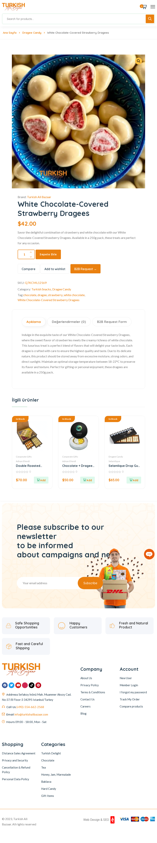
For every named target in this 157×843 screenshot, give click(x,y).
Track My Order (130, 699)
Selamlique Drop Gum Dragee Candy (125, 466)
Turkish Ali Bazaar (39, 197)
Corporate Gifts (24, 456)
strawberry (55, 295)
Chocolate (47, 760)
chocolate (29, 295)
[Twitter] (11, 685)
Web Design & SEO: (96, 820)
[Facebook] (5, 685)
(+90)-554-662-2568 (30, 707)
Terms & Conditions (92, 692)
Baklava (46, 781)
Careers (85, 706)
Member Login (129, 685)
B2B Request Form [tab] (112, 322)
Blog (83, 713)
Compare (28, 269)
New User (126, 678)
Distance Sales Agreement (18, 753)
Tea (43, 767)
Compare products (131, 706)
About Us (86, 678)
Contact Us (87, 699)
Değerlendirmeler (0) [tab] (69, 322)
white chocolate (74, 295)
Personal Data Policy (15, 779)
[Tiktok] (31, 685)
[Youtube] (18, 685)
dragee (42, 295)
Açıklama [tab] (33, 322)
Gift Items (47, 795)
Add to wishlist (54, 269)
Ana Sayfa (9, 32)
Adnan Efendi (23, 461)
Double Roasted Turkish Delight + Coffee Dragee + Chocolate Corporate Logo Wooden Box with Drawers (32, 466)
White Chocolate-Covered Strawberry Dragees (48, 300)
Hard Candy (48, 788)
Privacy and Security (15, 760)
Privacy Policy (89, 685)
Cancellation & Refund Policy (16, 770)
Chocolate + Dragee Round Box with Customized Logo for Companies (78, 466)
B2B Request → (85, 269)
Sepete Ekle (48, 254)
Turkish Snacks (41, 289)
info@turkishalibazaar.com (31, 714)
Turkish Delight (51, 753)
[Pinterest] (38, 685)
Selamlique (114, 461)
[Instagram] (25, 685)
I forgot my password (133, 692)
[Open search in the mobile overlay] (78, 19)
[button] (41, 480)
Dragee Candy (31, 32)
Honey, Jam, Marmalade (56, 774)
